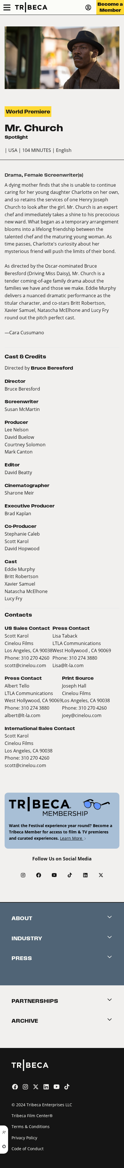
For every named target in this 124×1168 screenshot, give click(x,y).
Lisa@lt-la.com (68, 665)
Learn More (71, 838)
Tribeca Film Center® (32, 1115)
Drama (13, 175)
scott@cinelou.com (25, 665)
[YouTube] (54, 875)
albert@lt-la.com (22, 715)
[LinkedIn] (85, 875)
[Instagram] (23, 875)
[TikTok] (70, 875)
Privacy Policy (24, 1137)
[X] (101, 875)
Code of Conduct (28, 1148)
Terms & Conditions (31, 1126)
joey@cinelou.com (82, 715)
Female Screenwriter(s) (53, 175)
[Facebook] (38, 875)
